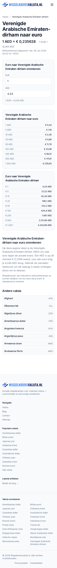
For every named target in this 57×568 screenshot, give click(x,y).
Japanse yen (8, 441)
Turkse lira (35, 525)
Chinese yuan (8, 457)
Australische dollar (11, 453)
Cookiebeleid (36, 563)
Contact (6, 415)
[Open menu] (52, 4)
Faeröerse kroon (38, 521)
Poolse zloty (8, 525)
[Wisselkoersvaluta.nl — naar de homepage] (22, 4)
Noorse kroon (8, 465)
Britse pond (7, 437)
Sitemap (6, 419)
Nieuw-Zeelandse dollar (41, 533)
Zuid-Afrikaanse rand (12, 529)
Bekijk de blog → (10, 483)
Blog (4, 411)
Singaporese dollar (11, 533)
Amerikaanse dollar (11, 433)
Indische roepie (9, 537)
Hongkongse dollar (39, 529)
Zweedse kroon (9, 461)
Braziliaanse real (38, 537)
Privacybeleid (21, 563)
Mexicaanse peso (10, 541)
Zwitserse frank (9, 445)
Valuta (5, 16)
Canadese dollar (10, 449)
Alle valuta (7, 470)
